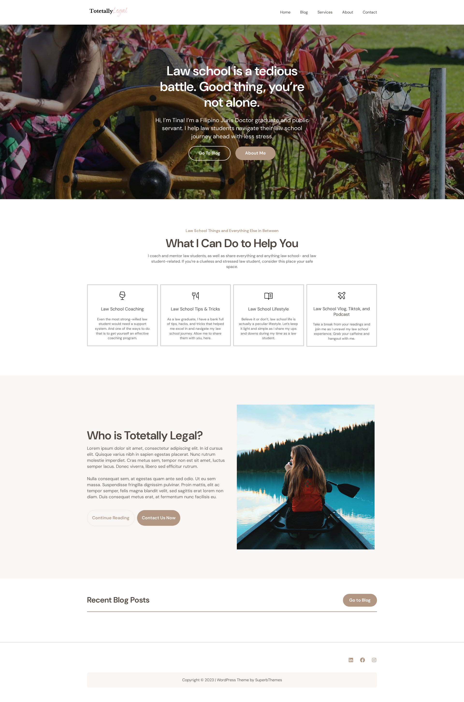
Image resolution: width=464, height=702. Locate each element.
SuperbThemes (268, 679)
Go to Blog (360, 600)
